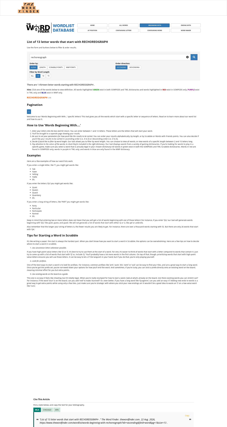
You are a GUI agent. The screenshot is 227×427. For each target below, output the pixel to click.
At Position (92, 30)
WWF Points (71, 67)
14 (43, 76)
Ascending (121, 67)
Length (42, 67)
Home (92, 25)
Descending (134, 67)
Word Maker (186, 30)
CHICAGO (47, 410)
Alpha (33, 67)
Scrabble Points (56, 67)
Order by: (34, 63)
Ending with (186, 25)
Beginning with (154, 25)
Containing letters (123, 30)
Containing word (154, 30)
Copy (187, 415)
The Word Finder (28, 8)
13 (38, 76)
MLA (37, 410)
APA (57, 410)
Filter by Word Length (39, 72)
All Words (123, 25)
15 (48, 76)
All (32, 76)
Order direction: (122, 63)
